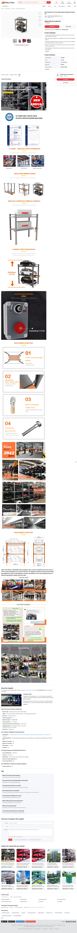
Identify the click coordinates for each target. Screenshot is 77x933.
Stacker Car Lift (49, 912)
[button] (45, 2)
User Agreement (45, 928)
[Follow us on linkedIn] (75, 921)
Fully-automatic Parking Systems (36, 734)
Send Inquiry (52, 26)
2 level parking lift (23, 899)
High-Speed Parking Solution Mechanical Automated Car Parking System (38, 886)
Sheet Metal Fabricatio (5, 899)
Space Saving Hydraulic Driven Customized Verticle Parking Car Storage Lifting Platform (68, 865)
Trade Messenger (20, 921)
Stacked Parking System (20, 8)
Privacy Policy (57, 928)
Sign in (74, 3)
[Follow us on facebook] (66, 921)
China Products (20, 925)
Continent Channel (52, 925)
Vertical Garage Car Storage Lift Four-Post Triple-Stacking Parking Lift (38, 865)
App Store (4, 921)
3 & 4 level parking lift (42, 899)
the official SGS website (30, 690)
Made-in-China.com (33, 926)
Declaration (51, 928)
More (2, 917)
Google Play (11, 921)
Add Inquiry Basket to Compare (22, 45)
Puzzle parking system (61, 899)
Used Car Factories (5, 912)
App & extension (62, 6)
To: (7, 826)
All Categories (5, 6)
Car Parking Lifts (12, 734)
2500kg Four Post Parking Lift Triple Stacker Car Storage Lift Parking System (23, 865)
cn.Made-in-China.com (49, 926)
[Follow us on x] (68, 921)
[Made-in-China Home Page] (7, 2)
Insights (64, 925)
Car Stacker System (58, 912)
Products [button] (20, 2)
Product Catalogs (18, 896)
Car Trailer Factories (15, 912)
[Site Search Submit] (49, 2)
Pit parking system (23, 901)
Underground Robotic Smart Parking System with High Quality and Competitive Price (53, 886)
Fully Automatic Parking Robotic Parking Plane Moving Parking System (22, 886)
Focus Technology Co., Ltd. (30, 928)
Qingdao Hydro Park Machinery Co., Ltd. (54, 16)
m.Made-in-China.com (41, 926)
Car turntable (59, 901)
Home (2, 8)
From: (7, 823)
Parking (13, 8)
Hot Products (14, 925)
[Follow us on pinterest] (73, 921)
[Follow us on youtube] (71, 921)
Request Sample (65, 29)
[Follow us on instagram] (70, 921)
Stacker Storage (41, 912)
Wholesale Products (38, 925)
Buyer (49, 6)
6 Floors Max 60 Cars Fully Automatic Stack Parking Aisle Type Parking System (7, 886)
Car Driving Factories (31, 912)
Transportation (7, 8)
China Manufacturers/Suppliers (29, 925)
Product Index (59, 925)
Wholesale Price (45, 925)
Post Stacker (67, 912)
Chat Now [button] (69, 26)
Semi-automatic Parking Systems (23, 734)
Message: (6, 829)
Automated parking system (6, 901)
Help (55, 6)
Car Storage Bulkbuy (17, 915)
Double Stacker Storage (6, 915)
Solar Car (23, 912)
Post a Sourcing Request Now (34, 839)
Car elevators (40, 901)
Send (10, 839)
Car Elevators (46, 734)
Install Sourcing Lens (31, 921)
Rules (75, 6)
